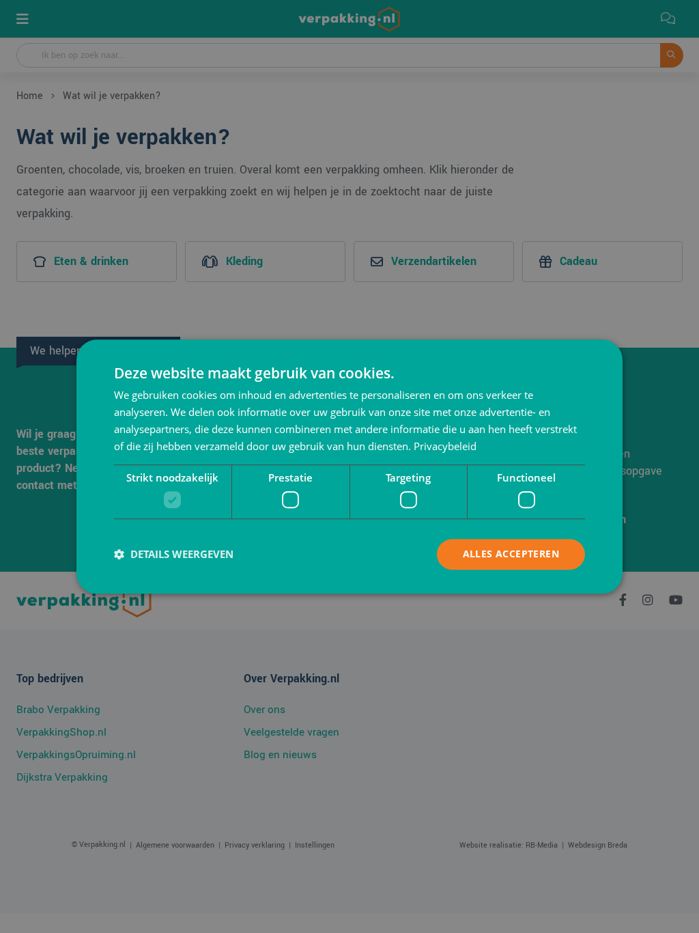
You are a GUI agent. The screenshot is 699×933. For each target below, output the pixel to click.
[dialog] (349, 466)
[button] (173, 553)
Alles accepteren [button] (511, 553)
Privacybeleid (445, 446)
